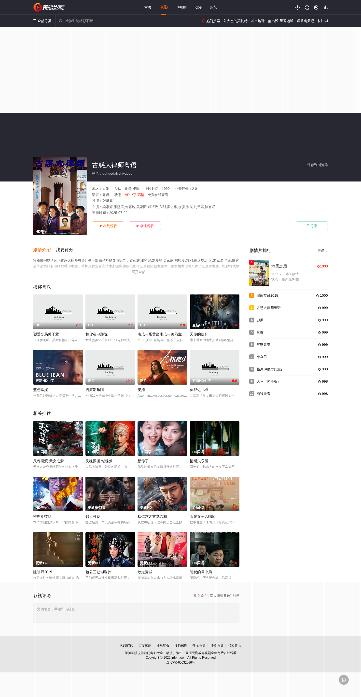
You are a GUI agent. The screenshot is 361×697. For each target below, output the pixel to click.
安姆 (141, 390)
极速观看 (145, 226)
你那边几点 (199, 390)
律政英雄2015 (267, 295)
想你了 (143, 461)
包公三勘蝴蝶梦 (98, 572)
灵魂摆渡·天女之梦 (48, 461)
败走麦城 (145, 572)
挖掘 (260, 332)
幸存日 (262, 357)
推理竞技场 (42, 516)
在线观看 (108, 226)
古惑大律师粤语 (269, 308)
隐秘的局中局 (201, 572)
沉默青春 (263, 345)
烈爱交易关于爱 (46, 334)
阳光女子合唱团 (203, 516)
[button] (44, 250)
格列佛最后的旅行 (270, 369)
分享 (311, 226)
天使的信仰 (199, 334)
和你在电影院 (96, 334)
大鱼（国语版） (269, 381)
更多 (323, 250)
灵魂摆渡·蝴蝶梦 (98, 461)
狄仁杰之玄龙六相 (152, 516)
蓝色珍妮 (40, 390)
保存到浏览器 (317, 165)
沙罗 (260, 320)
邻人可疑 (92, 516)
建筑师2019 (42, 572)
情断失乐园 (199, 461)
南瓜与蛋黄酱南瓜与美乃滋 (160, 334)
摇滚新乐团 (94, 390)
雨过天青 (263, 394)
